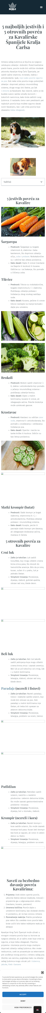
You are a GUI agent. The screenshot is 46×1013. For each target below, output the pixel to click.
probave (25, 256)
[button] (42, 972)
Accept (23, 994)
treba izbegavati (17, 110)
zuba (18, 256)
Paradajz (8, 688)
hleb (10, 964)
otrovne (5, 91)
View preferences (23, 1007)
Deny (23, 1001)
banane (17, 964)
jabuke (4, 964)
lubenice (36, 961)
